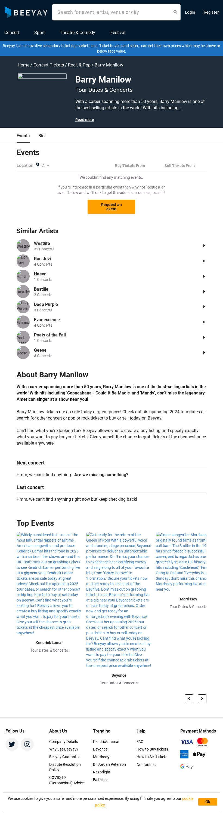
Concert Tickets (48, 65)
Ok (207, 801)
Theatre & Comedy (77, 32)
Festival (117, 32)
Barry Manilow (109, 65)
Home (24, 65)
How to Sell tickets (152, 757)
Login (190, 12)
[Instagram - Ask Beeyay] (27, 744)
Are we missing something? (100, 474)
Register (211, 12)
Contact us (146, 765)
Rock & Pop (80, 65)
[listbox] (46, 165)
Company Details (63, 741)
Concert (11, 32)
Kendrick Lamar (106, 741)
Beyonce (100, 749)
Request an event (111, 206)
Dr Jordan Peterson (109, 764)
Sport (39, 32)
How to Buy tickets (152, 749)
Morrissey (101, 757)
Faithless (100, 779)
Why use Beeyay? (63, 749)
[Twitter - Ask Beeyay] (11, 744)
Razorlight (101, 772)
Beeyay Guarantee (64, 757)
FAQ (140, 741)
